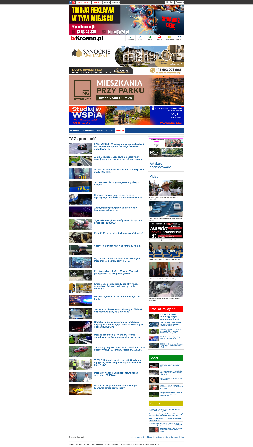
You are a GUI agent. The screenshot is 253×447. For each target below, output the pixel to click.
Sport (150, 39)
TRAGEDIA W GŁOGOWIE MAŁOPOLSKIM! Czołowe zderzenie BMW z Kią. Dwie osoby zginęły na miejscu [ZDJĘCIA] (171, 317)
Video (154, 176)
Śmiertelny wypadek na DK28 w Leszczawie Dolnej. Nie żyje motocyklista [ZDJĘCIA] (170, 331)
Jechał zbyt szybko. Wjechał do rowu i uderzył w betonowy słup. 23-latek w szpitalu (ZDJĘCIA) (119, 348)
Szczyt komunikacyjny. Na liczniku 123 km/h (117, 245)
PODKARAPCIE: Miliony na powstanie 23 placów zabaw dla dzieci (165, 419)
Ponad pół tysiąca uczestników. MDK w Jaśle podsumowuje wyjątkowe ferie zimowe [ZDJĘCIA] (166, 424)
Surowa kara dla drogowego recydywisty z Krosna (116, 183)
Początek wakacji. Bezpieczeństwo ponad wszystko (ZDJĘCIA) (116, 373)
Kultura (155, 403)
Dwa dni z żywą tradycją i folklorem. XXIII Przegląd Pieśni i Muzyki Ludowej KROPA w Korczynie (166, 414)
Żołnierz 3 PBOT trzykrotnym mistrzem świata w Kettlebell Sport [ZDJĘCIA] (171, 386)
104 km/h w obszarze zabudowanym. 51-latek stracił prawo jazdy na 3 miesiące (118, 310)
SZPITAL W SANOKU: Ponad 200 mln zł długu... (163, 279)
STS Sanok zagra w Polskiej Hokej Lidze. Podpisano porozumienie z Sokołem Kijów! (171, 372)
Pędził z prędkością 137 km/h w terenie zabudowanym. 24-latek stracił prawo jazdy (117, 335)
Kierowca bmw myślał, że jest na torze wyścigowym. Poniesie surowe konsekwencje (118, 196)
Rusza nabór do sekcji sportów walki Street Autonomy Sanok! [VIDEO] (170, 365)
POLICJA (109, 130)
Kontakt (181, 437)
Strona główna (136, 437)
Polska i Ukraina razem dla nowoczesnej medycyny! (164, 259)
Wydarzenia (170, 39)
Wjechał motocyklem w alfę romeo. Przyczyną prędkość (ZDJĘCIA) (118, 221)
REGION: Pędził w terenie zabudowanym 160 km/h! (117, 297)
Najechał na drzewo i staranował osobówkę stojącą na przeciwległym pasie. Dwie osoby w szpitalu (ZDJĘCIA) (118, 324)
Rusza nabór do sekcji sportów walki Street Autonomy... (166, 240)
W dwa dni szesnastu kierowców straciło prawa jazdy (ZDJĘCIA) (119, 170)
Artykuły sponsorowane (161, 165)
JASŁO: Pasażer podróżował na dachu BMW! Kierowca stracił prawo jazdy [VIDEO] (170, 324)
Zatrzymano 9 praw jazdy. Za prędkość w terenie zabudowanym (115, 208)
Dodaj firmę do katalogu (152, 437)
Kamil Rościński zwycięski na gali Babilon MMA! (171, 378)
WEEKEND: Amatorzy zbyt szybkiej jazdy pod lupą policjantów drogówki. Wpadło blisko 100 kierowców (118, 362)
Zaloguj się (169, 2)
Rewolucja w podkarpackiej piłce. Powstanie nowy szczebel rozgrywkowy (171, 394)
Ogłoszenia (130, 39)
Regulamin (166, 437)
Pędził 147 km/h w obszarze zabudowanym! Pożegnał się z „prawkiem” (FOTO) (117, 259)
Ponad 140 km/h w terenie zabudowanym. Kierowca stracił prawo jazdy (116, 386)
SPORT (100, 130)
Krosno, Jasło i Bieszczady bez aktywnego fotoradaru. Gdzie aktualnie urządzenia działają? (116, 286)
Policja (159, 39)
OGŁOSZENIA (88, 130)
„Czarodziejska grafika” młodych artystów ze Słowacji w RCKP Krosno (171, 429)
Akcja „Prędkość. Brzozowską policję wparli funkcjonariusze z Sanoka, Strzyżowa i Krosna (118, 158)
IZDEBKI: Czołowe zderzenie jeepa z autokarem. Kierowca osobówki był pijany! (171, 345)
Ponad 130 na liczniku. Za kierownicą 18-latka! (118, 233)
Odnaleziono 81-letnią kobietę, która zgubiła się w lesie (170, 337)
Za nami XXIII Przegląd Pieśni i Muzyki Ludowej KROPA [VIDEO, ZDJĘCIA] (164, 410)
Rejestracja (180, 2)
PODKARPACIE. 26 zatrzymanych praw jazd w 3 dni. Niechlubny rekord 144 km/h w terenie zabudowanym (119, 146)
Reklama (107, 2)
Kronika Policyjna (162, 309)
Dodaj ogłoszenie (84, 2)
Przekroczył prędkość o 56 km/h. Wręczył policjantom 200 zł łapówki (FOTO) (116, 272)
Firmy (140, 39)
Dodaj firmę (97, 2)
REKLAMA (120, 130)
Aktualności (116, 2)
